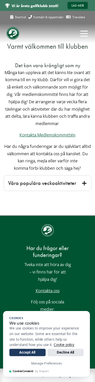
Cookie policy (64, 344)
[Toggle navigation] (84, 33)
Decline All (65, 352)
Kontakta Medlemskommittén (47, 134)
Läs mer (77, 5)
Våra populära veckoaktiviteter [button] (42, 183)
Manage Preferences (46, 363)
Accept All (27, 352)
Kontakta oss (48, 290)
